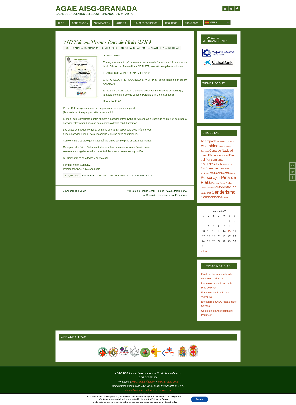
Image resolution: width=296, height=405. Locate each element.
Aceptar (200, 399)
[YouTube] (292, 165)
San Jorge (206, 192)
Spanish (213, 22)
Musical (232, 173)
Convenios (205, 151)
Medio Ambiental (219, 172)
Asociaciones (225, 146)
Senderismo (223, 192)
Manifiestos (205, 173)
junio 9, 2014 (109, 48)
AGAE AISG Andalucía (225, 142)
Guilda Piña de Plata (154, 48)
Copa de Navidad (221, 150)
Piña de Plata (88, 175)
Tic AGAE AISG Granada (84, 48)
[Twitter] (292, 171)
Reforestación (225, 187)
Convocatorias (130, 48)
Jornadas (212, 168)
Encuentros (208, 164)
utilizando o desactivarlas (164, 402)
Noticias (173, 48)
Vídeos (223, 197)
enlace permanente (139, 175)
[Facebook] (292, 177)
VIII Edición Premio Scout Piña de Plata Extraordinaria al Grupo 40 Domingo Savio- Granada (157, 193)
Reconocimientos (207, 188)
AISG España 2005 (167, 381)
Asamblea (209, 145)
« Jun (204, 251)
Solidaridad (210, 197)
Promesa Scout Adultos (221, 183)
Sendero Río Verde (74, 191)
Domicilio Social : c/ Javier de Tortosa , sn (148, 390)
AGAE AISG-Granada (96, 8)
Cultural (204, 155)
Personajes (210, 177)
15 (229, 231)
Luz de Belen (224, 169)
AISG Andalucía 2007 (143, 381)
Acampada (209, 141)
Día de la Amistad (218, 155)
